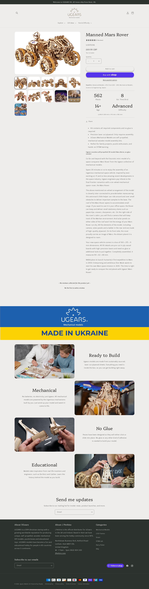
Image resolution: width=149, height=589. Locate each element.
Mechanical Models (103, 530)
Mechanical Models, (126, 85)
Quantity (89, 57)
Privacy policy (60, 584)
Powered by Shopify (37, 584)
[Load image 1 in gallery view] (21, 83)
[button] (17, 13)
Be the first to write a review (75, 288)
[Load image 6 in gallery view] (21, 96)
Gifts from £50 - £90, (112, 85)
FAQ (97, 549)
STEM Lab (99, 541)
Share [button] (90, 121)
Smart (98, 537)
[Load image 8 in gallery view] (47, 96)
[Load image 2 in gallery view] (34, 83)
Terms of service (71, 584)
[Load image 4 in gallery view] (61, 83)
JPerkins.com (60, 553)
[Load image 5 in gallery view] (74, 83)
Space (104, 87)
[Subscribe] (91, 512)
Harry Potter (100, 545)
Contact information (83, 584)
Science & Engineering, (94, 87)
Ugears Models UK (25, 584)
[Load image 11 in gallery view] (21, 109)
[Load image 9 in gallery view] (61, 96)
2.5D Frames (100, 533)
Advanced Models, (98, 85)
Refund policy (49, 584)
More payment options (110, 80)
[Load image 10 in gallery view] (74, 96)
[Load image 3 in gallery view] (47, 83)
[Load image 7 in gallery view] (34, 96)
